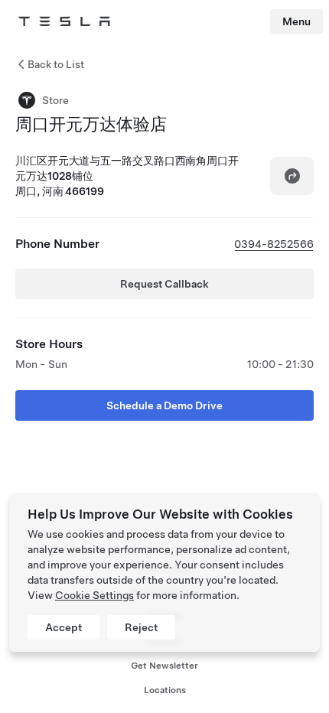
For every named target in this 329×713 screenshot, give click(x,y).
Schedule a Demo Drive (164, 405)
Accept (63, 627)
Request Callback (164, 284)
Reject (141, 627)
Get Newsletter (164, 665)
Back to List (56, 64)
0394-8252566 (274, 244)
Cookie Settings (94, 595)
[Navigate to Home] (64, 21)
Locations (165, 690)
